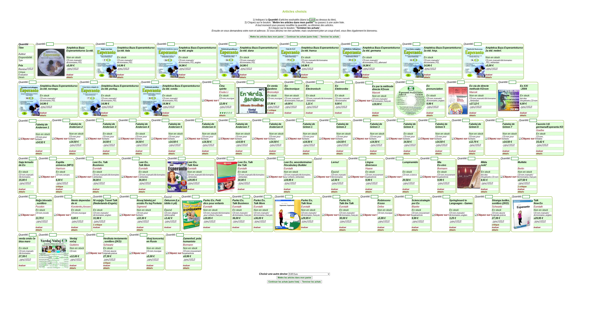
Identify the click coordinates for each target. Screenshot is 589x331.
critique (59, 186)
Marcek (376, 92)
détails (69, 77)
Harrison (60, 168)
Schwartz (497, 206)
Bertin (521, 168)
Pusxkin (40, 206)
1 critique (271, 110)
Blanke (415, 206)
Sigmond (141, 206)
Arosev (87, 206)
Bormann (442, 168)
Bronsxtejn (273, 92)
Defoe (380, 206)
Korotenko (76, 206)
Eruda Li (223, 92)
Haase (369, 168)
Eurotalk (97, 168)
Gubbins (74, 244)
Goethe (540, 130)
